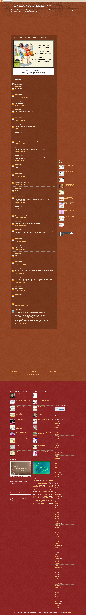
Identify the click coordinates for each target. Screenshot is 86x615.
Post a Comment (17, 326)
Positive (44, 496)
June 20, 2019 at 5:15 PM (20, 264)
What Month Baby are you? (69, 223)
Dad (37, 482)
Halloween (50, 486)
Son (44, 499)
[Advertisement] (43, 23)
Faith (34, 485)
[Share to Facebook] (18, 79)
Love (34, 493)
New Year (48, 494)
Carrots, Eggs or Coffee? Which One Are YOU (45, 433)
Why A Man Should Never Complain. (44, 426)
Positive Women (37, 497)
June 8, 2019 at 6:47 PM (20, 202)
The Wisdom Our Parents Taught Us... (68, 198)
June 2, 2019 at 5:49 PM (20, 160)
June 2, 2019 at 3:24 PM (20, 151)
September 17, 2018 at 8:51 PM (21, 113)
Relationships (49, 497)
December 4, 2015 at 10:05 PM (21, 90)
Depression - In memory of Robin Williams (23, 394)
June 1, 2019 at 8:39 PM (20, 143)
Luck (40, 493)
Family (40, 485)
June (56, 441)
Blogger (70, 612)
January (57, 423)
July (56, 429)
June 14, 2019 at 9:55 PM (20, 234)
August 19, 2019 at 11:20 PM (21, 290)
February (57, 449)
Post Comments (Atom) (22, 378)
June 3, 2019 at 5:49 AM (20, 169)
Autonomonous (18, 180)
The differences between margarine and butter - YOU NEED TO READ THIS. (21, 427)
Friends (48, 485)
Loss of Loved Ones (44, 491)
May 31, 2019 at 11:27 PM (20, 120)
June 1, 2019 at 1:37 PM (20, 128)
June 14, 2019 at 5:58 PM (20, 225)
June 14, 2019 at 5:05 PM (20, 217)
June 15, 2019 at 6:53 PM (20, 249)
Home (34, 371)
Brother (43, 480)
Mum (41, 494)
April (56, 431)
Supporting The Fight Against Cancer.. (44, 452)
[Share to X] (17, 79)
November (57, 438)
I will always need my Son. (21, 451)
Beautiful (35, 480)
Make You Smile (48, 493)
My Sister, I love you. (20, 419)
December (57, 421)
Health (45, 488)
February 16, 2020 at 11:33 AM (21, 305)
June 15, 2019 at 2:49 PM (20, 241)
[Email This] (15, 79)
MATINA (16, 309)
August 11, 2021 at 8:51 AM (21, 323)
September (57, 458)
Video (51, 501)
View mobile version (33, 374)
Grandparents (36, 486)
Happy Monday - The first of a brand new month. (69, 217)
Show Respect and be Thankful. (22, 438)
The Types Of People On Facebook (69, 204)
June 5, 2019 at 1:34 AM (20, 192)
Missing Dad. (18, 445)
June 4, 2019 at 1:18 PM (20, 184)
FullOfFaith (17, 196)
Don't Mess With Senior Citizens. (69, 178)
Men (37, 494)
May (56, 443)
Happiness (37, 488)
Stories (43, 500)
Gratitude (43, 486)
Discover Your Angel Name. (69, 211)
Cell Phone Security (68, 171)
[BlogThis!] (16, 79)
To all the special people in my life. (22, 401)
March (56, 432)
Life (51, 490)
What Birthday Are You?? (68, 166)
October (57, 427)
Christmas (50, 480)
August (56, 460)
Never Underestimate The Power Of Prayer (69, 185)
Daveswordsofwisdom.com (31, 5)
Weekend (35, 503)
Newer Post (14, 371)
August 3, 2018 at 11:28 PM (20, 105)
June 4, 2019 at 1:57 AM (20, 176)
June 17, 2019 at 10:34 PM (20, 257)
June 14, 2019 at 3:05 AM (20, 210)
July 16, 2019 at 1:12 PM (20, 282)
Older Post (53, 371)
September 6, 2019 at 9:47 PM (21, 297)
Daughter (44, 482)
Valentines (45, 501)
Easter (51, 482)
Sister (37, 499)
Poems (34, 496)
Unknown (17, 86)
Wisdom (44, 503)
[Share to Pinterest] (20, 79)
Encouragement (41, 484)
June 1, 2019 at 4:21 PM (20, 136)
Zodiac (34, 505)
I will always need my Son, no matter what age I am (22, 414)
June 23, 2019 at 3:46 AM (20, 273)
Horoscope (44, 489)
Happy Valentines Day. (69, 190)
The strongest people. (20, 432)
